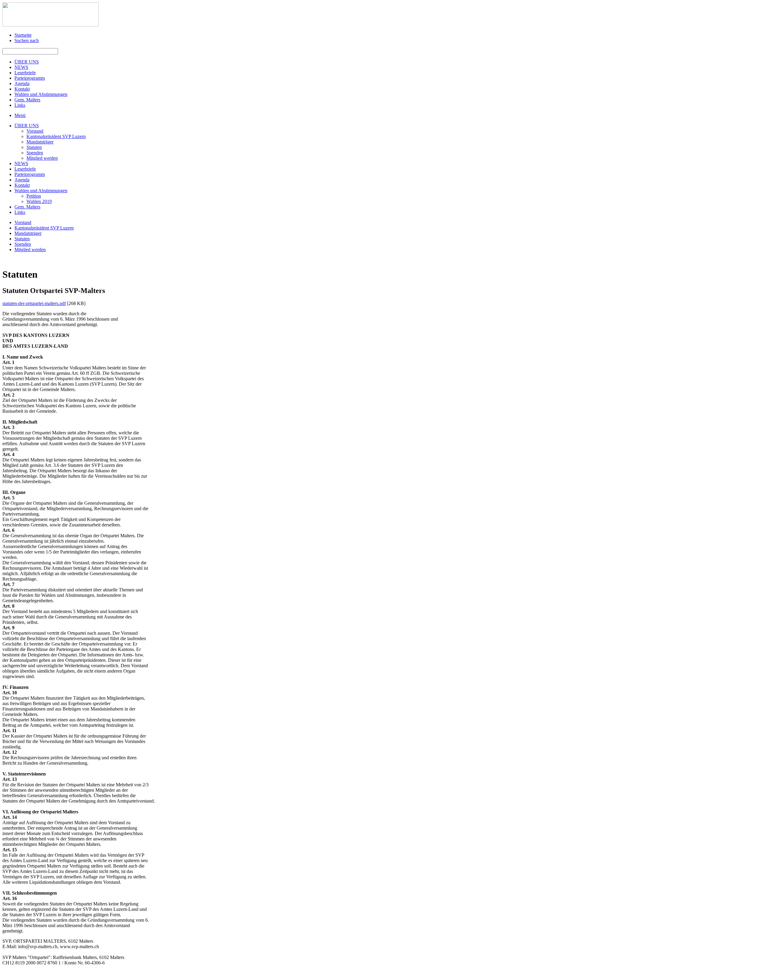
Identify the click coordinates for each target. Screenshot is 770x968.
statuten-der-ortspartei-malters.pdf (34, 303)
